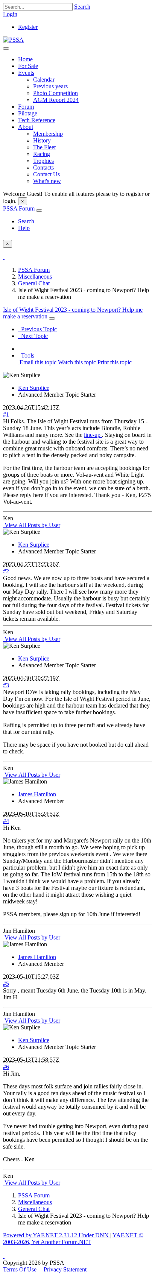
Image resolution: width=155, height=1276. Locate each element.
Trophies (43, 161)
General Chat (34, 283)
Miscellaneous (35, 276)
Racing (41, 154)
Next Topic (33, 336)
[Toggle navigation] (6, 48)
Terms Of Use (19, 1269)
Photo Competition (55, 93)
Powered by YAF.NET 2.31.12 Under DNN (56, 1235)
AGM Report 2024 (56, 100)
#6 (6, 1067)
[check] (4, 257)
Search (82, 6)
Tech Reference (36, 120)
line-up (93, 435)
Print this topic (114, 362)
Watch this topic (76, 362)
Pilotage (27, 113)
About (25, 127)
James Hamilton (37, 794)
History (42, 140)
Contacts (43, 167)
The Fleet (44, 147)
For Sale (28, 66)
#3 (6, 685)
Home (25, 59)
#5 (6, 983)
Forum (26, 106)
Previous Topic (37, 329)
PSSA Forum (19, 208)
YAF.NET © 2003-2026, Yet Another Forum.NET (73, 1238)
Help (24, 228)
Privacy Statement (65, 1269)
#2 (6, 571)
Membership (48, 133)
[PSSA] (13, 39)
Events (26, 73)
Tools (26, 355)
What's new (47, 181)
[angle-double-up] (4, 1256)
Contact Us (46, 174)
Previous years (50, 86)
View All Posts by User (31, 525)
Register (28, 27)
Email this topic (37, 362)
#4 (6, 821)
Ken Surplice (33, 388)
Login (10, 14)
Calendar (44, 79)
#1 (6, 414)
